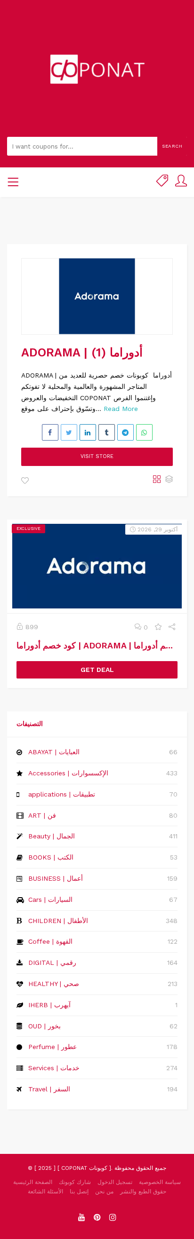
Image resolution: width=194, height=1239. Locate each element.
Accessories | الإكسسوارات (68, 773)
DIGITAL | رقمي (52, 962)
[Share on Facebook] (50, 432)
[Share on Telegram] (125, 432)
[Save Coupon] (158, 627)
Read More (121, 408)
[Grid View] (157, 479)
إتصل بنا (79, 1191)
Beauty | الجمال (51, 836)
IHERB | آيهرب (49, 1005)
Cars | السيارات (50, 899)
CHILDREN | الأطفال (58, 920)
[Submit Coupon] (162, 182)
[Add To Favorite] (25, 481)
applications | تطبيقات (61, 794)
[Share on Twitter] (69, 432)
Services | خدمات (54, 1068)
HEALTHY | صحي (53, 983)
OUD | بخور (44, 1026)
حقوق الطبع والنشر (143, 1191)
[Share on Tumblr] (106, 432)
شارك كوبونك (75, 1182)
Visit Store (97, 456)
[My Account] (181, 182)
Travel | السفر (49, 1089)
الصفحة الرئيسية (32, 1182)
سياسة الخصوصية (160, 1182)
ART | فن (42, 815)
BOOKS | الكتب (50, 857)
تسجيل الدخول (114, 1182)
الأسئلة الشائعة (45, 1191)
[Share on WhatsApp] (144, 432)
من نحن (104, 1191)
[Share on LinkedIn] (88, 432)
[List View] (169, 479)
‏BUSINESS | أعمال (55, 878)
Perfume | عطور (52, 1046)
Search (172, 146)
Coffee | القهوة (50, 941)
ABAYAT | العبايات (54, 752)
